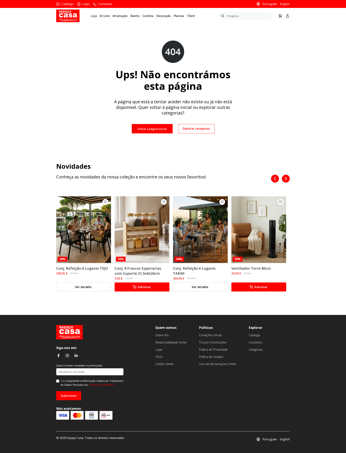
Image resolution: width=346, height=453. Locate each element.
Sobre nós (162, 335)
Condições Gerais (210, 335)
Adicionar (144, 287)
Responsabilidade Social (170, 342)
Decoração (163, 16)
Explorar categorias (196, 129)
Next (286, 179)
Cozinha (147, 16)
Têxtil (191, 16)
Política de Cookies (211, 357)
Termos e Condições (101, 384)
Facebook (58, 355)
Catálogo (254, 335)
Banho (134, 16)
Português (270, 4)
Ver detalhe (83, 287)
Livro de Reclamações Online (217, 364)
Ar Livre (105, 16)
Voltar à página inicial (152, 129)
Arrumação (120, 16)
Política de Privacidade (213, 350)
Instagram (67, 355)
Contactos (255, 342)
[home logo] (68, 15)
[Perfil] (286, 15)
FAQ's (159, 357)
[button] (105, 202)
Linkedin (76, 355)
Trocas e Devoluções (212, 342)
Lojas (158, 350)
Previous (275, 179)
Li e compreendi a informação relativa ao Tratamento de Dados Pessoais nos (92, 382)
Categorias (256, 350)
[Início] (69, 332)
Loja (94, 16)
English (285, 4)
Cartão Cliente (164, 364)
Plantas (179, 16)
